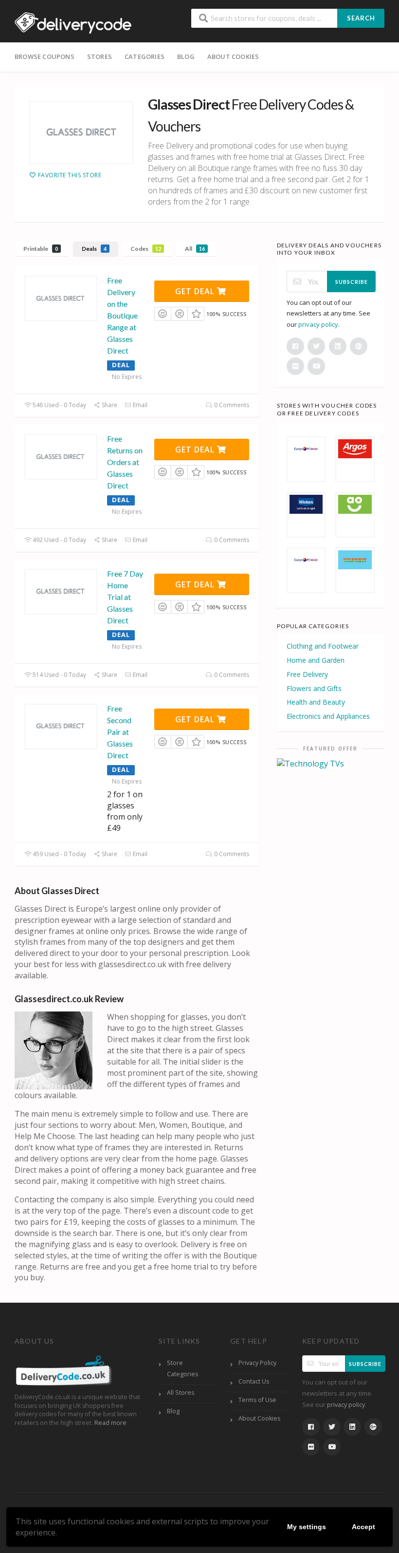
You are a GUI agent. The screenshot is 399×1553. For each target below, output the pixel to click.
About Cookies (233, 56)
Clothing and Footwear (323, 646)
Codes (145, 248)
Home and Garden (316, 660)
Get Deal (196, 291)
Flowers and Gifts (314, 688)
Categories (144, 56)
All (195, 248)
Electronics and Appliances (328, 716)
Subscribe (351, 282)
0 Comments (231, 405)
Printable (40, 248)
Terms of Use (257, 1400)
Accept (363, 1527)
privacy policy (318, 324)
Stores (99, 56)
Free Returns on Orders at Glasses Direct (125, 462)
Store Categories (182, 1368)
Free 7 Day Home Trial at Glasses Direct (125, 597)
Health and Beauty (316, 702)
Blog (186, 56)
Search (361, 18)
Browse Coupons (44, 56)
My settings (306, 1527)
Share (108, 405)
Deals (94, 248)
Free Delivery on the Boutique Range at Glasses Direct (122, 315)
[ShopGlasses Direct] (81, 132)
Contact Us (253, 1381)
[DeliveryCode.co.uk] (73, 22)
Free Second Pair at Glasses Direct (120, 732)
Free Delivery (307, 674)
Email (139, 405)
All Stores (180, 1392)
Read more (110, 1423)
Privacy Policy (257, 1363)
